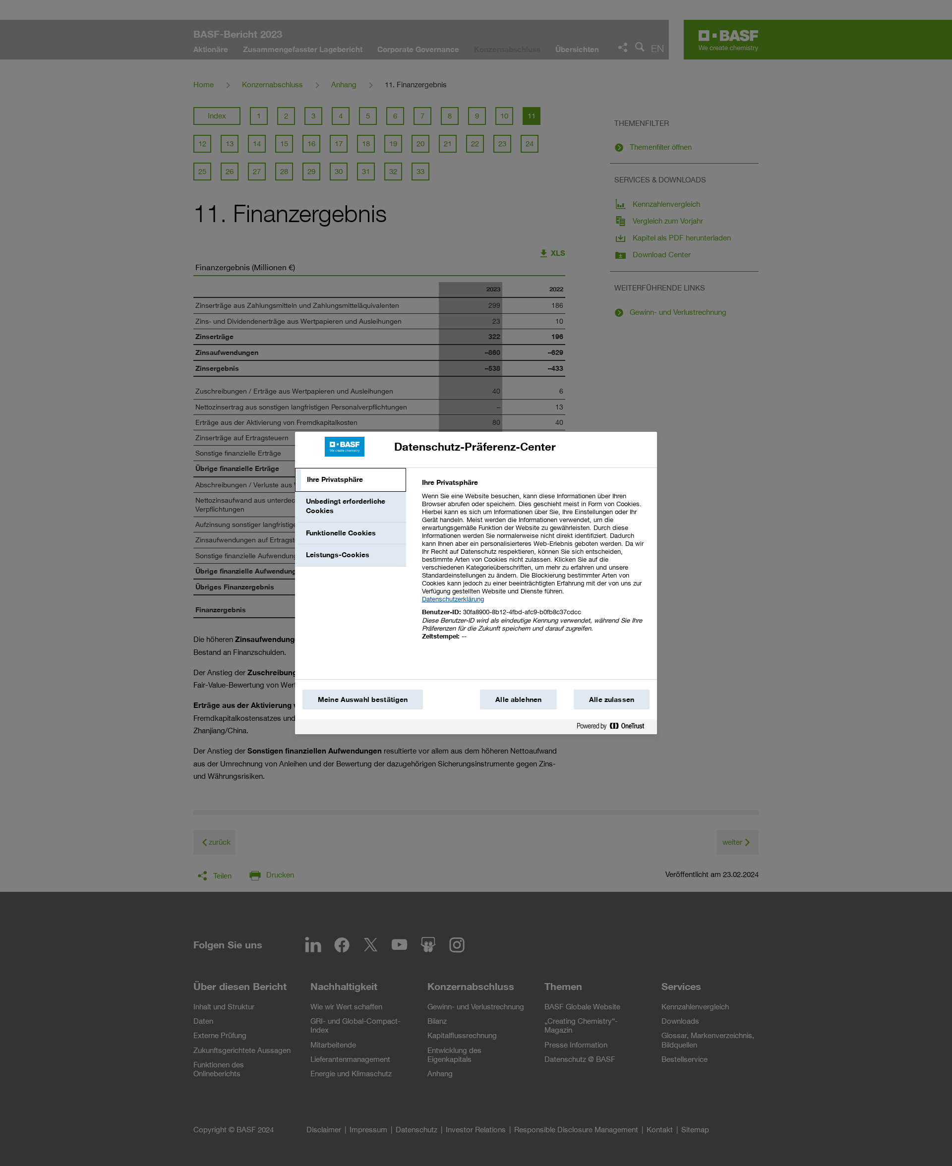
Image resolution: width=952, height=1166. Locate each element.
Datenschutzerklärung (453, 599)
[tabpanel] (535, 565)
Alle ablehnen (518, 699)
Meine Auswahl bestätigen (363, 699)
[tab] (350, 480)
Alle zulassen (611, 699)
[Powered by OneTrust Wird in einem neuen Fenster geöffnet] (614, 728)
